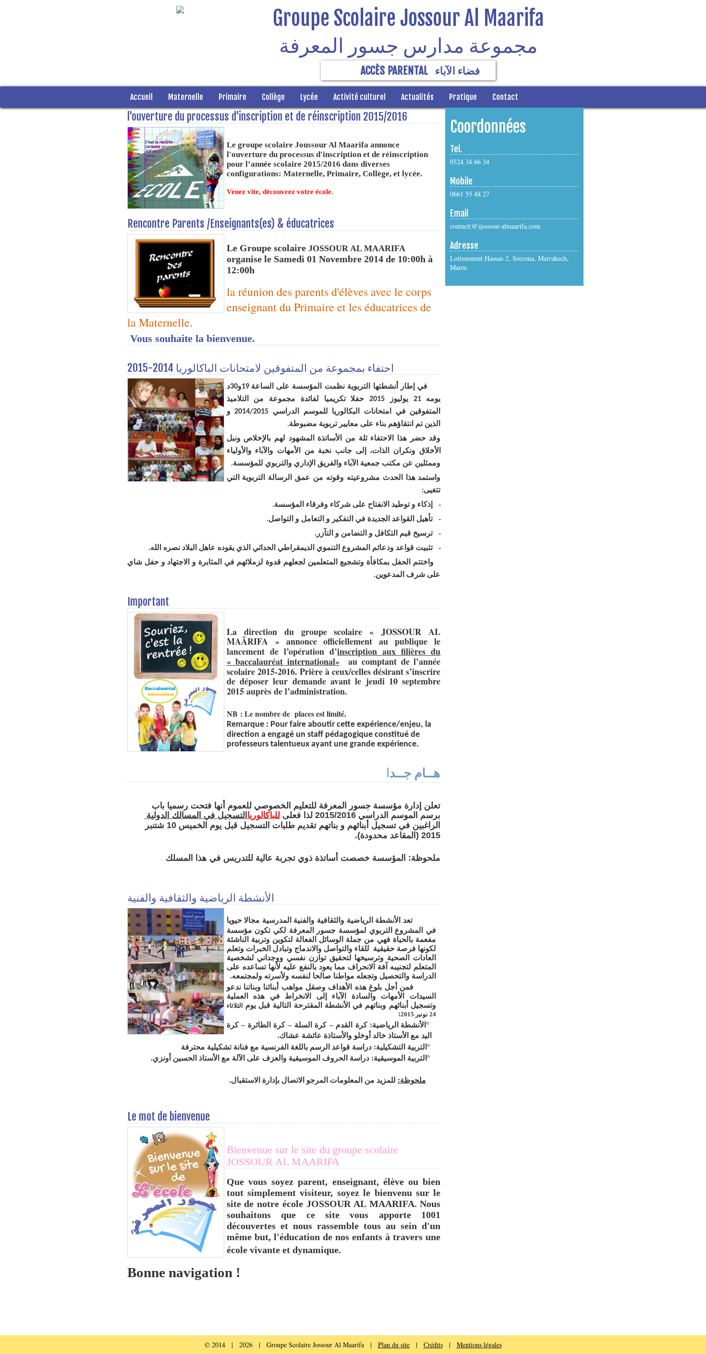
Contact (505, 97)
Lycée (309, 97)
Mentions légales (479, 1344)
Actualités (417, 97)
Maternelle (185, 97)
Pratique (463, 97)
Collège (273, 97)
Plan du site (394, 1344)
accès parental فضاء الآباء (420, 70)
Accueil (141, 97)
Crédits (433, 1344)
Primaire (232, 97)
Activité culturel (359, 97)
